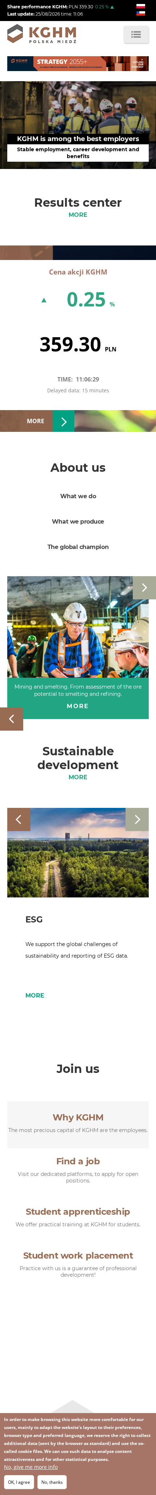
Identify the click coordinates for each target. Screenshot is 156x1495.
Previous (11, 719)
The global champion (78, 547)
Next (144, 587)
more (78, 214)
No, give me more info (31, 1466)
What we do (78, 496)
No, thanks (52, 1482)
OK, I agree (19, 1482)
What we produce (78, 521)
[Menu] (136, 34)
